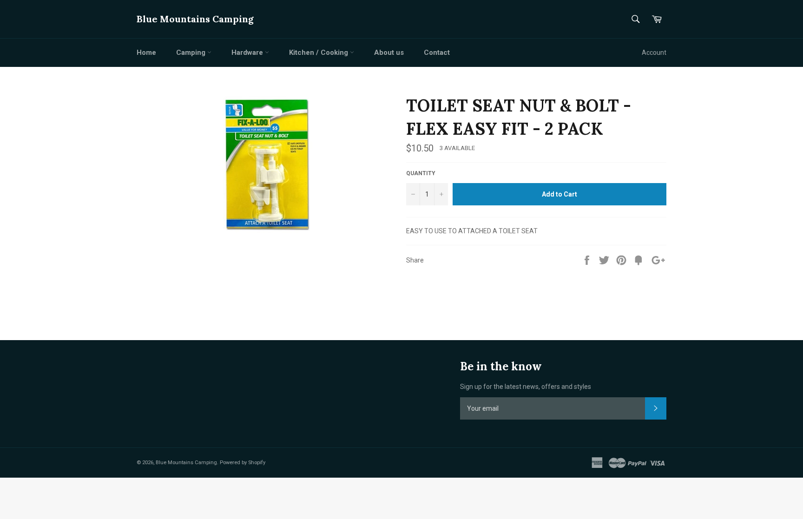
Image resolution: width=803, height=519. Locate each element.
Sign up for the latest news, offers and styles (525, 386)
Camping (191, 52)
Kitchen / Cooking (319, 52)
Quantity (420, 173)
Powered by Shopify (242, 463)
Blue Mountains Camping (195, 19)
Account (654, 52)
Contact (437, 52)
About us (389, 52)
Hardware (248, 52)
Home (146, 52)
